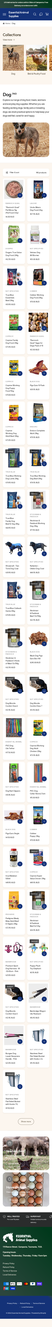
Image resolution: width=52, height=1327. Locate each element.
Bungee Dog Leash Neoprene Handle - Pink (13, 1056)
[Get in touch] (41, 14)
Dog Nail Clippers (13, 791)
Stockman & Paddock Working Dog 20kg (37, 523)
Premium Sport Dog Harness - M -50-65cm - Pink (13, 968)
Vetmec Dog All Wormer (35, 253)
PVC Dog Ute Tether (10, 747)
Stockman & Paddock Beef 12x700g (35, 613)
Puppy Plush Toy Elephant (35, 967)
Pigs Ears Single (12, 833)
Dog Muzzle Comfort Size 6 (12, 704)
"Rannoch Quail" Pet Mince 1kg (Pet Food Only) (13, 210)
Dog (13, 23)
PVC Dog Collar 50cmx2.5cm (37, 792)
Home (7, 23)
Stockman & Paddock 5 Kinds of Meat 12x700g (13, 661)
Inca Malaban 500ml (11, 877)
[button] (4, 14)
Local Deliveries (9, 1275)
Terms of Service (10, 1271)
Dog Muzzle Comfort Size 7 (36, 704)
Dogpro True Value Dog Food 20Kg (14, 253)
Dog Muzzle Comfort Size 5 (12, 1012)
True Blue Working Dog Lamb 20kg (13, 477)
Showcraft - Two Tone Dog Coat (12, 567)
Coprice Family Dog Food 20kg (12, 341)
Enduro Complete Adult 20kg (37, 431)
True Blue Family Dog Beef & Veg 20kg (12, 521)
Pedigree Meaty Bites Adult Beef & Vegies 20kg (12, 921)
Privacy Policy (8, 1263)
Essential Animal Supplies (21, 1313)
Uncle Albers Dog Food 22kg (36, 208)
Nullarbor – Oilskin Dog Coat (37, 567)
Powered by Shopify (38, 1313)
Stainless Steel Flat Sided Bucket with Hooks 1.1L (13, 1101)
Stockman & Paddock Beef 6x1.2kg (35, 923)
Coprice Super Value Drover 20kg (37, 877)
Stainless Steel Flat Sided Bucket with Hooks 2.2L (37, 1056)
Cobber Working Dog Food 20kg (37, 296)
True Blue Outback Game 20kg (13, 609)
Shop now (13, 1163)
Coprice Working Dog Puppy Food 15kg (13, 388)
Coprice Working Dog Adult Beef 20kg (12, 433)
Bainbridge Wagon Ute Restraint (38, 1012)
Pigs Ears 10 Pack (37, 385)
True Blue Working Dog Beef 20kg (38, 477)
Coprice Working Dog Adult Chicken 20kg (37, 748)
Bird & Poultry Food (36, 74)
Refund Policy (8, 1267)
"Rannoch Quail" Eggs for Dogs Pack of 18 (36, 343)
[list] (26, 1219)
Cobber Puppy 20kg (35, 834)
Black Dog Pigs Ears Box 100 (36, 657)
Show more (26, 1121)
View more (7, 40)
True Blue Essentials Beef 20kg (10, 297)
